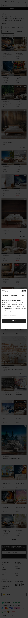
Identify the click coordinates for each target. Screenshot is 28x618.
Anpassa (13, 325)
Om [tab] (23, 295)
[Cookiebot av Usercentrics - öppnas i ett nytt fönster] (20, 291)
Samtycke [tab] (5, 295)
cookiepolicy (12, 315)
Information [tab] (14, 295)
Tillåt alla (14, 320)
